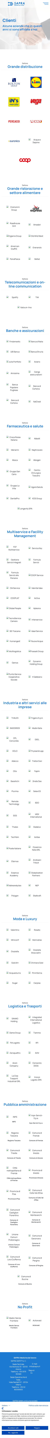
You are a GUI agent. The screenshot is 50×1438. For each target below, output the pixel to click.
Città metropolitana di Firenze (14, 1179)
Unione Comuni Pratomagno (14, 1246)
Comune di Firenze (36, 1140)
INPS (14, 1122)
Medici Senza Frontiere (14, 1327)
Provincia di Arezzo (36, 1178)
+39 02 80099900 (19, 1388)
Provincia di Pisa (14, 1199)
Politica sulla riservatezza (38, 1405)
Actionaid (36, 1325)
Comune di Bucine (25, 1284)
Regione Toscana (14, 1140)
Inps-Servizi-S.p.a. (36, 1123)
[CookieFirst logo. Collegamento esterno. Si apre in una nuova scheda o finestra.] (3, 1408)
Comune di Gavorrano (36, 1244)
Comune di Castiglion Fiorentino (14, 1222)
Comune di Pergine (36, 1265)
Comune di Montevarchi (36, 1221)
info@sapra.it (34, 1366)
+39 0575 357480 (21, 1372)
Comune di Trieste (14, 1158)
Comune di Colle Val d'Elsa (36, 1199)
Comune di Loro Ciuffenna (14, 1265)
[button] (6, 1405)
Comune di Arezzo (36, 1158)
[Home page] (16, 3)
